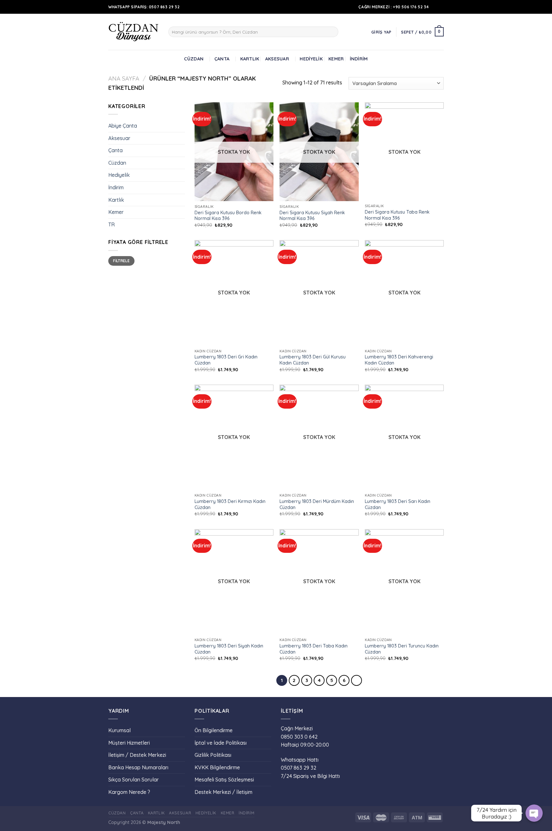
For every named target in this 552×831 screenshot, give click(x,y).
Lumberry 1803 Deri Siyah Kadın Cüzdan (229, 649)
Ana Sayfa (123, 78)
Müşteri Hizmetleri (129, 743)
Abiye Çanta (122, 125)
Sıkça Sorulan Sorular (133, 779)
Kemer (336, 59)
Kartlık (249, 59)
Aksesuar (277, 59)
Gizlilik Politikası (213, 755)
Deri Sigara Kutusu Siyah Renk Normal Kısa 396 (312, 216)
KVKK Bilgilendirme (217, 767)
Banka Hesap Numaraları (138, 767)
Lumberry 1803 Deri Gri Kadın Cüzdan (226, 360)
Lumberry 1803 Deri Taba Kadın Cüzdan (314, 649)
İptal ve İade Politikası (221, 743)
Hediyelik (311, 59)
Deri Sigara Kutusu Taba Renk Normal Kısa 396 (397, 215)
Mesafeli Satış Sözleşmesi (224, 779)
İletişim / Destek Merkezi (137, 755)
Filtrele (121, 260)
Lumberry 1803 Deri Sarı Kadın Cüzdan (397, 504)
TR (111, 224)
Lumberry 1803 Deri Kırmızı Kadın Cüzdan (230, 504)
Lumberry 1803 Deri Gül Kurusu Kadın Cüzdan (313, 360)
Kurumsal (119, 730)
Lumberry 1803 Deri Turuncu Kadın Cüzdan (402, 649)
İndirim (359, 59)
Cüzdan (193, 59)
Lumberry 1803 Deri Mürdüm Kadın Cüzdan (317, 504)
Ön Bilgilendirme (214, 730)
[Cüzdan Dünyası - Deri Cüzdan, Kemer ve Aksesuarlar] (133, 31)
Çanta (221, 59)
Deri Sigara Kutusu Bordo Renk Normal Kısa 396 (228, 216)
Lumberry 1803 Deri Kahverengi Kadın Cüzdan (399, 360)
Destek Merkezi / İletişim (223, 792)
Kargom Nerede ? (129, 792)
